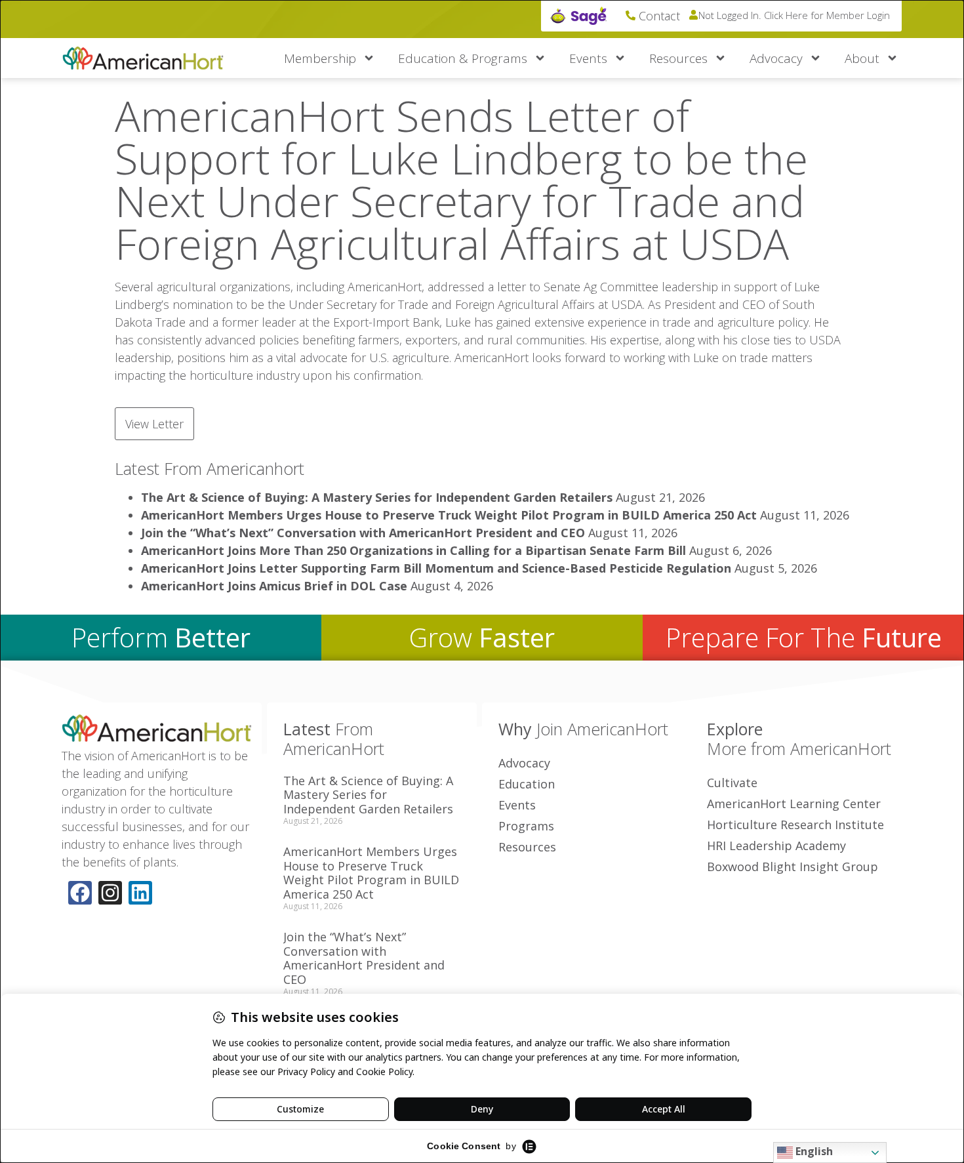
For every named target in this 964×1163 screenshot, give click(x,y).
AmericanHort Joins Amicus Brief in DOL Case (274, 586)
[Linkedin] (140, 893)
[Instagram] (110, 893)
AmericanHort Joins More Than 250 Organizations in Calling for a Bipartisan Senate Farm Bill (413, 550)
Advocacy (776, 58)
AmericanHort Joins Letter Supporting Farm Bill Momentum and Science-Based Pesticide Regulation (436, 568)
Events (588, 58)
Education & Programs (462, 58)
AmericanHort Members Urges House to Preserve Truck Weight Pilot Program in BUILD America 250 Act (449, 515)
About (862, 58)
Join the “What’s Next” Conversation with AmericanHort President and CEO (363, 533)
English (813, 1151)
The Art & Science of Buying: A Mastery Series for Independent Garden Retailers (377, 497)
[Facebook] (80, 893)
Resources (678, 58)
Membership (320, 58)
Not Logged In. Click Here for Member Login (794, 15)
